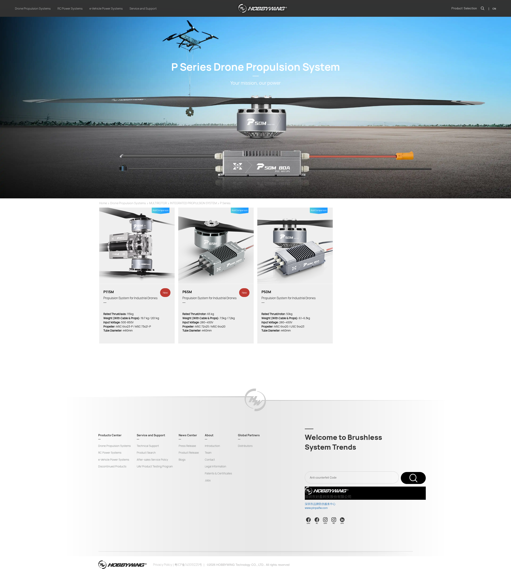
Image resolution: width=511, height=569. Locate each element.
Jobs (208, 480)
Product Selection (464, 8)
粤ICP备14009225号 (188, 565)
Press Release (187, 446)
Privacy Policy (162, 565)
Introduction (212, 446)
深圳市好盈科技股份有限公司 (328, 497)
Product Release (189, 452)
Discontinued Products (112, 466)
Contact (210, 459)
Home (103, 203)
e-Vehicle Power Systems (106, 8)
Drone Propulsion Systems (33, 8)
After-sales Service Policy (152, 459)
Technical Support (148, 446)
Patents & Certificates (218, 473)
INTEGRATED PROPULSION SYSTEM (193, 203)
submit (413, 478)
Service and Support (143, 8)
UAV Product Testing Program (155, 466)
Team (208, 452)
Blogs (182, 459)
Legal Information (215, 466)
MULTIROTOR (158, 203)
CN (494, 8)
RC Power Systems (70, 8)
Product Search (146, 452)
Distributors (245, 446)
